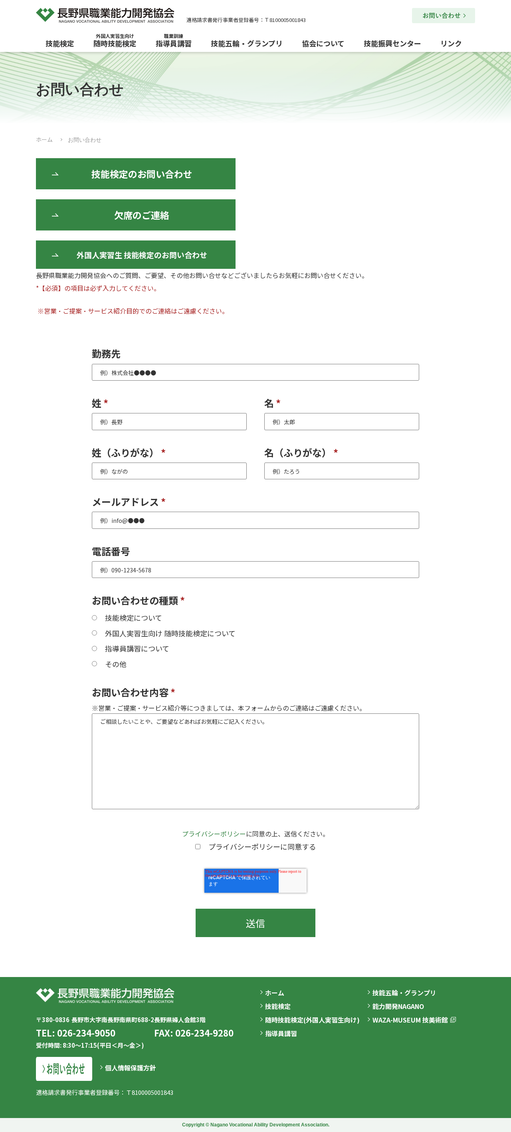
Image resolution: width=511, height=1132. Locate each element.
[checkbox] (255, 640)
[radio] (255, 617)
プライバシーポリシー (214, 833)
